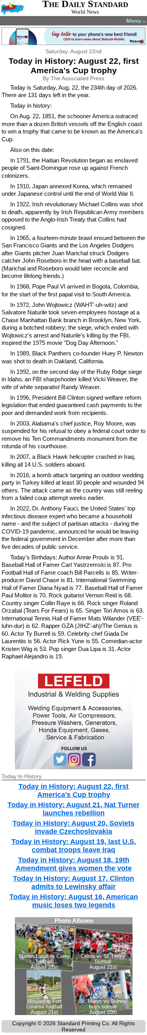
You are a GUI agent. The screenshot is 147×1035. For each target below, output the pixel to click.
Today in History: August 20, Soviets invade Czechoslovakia (73, 827)
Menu (135, 21)
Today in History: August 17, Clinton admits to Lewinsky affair (73, 883)
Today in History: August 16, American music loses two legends (73, 901)
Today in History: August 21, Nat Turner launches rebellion (73, 809)
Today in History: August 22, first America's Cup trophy (73, 791)
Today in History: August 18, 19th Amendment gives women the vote (74, 864)
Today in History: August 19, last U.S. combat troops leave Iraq (73, 846)
